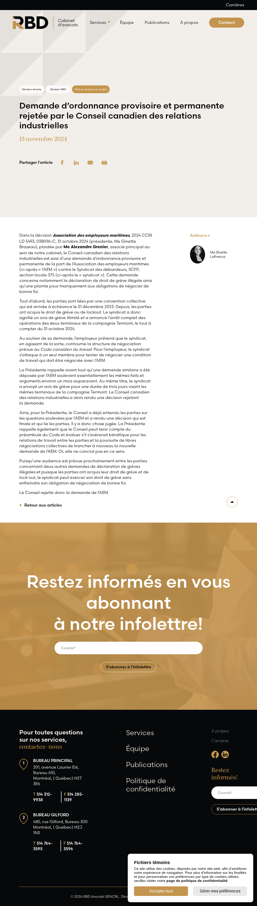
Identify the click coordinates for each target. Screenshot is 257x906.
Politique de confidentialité (150, 784)
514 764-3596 (73, 846)
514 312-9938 (42, 797)
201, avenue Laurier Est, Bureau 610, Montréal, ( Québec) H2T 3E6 (57, 775)
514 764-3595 (42, 846)
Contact (226, 22)
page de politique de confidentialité (197, 881)
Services (98, 22)
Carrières (235, 4)
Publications (157, 22)
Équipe (127, 22)
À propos (189, 22)
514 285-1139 (73, 797)
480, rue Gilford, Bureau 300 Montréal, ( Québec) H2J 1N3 (60, 827)
